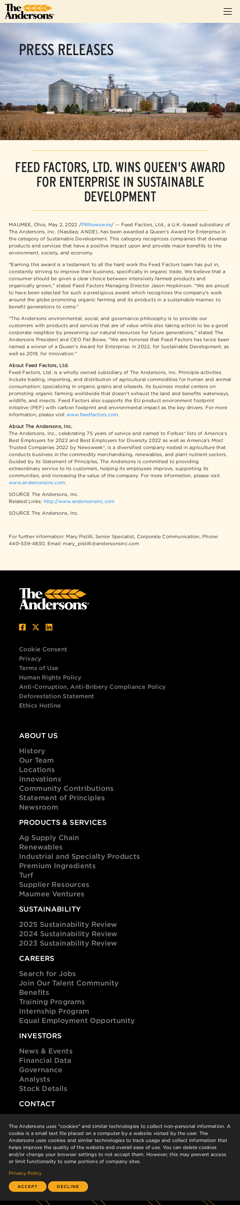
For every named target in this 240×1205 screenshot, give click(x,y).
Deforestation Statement (56, 696)
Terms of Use (39, 668)
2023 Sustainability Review (68, 943)
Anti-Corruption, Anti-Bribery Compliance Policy (92, 686)
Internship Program (54, 1011)
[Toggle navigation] (227, 11)
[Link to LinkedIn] (49, 627)
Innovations (40, 778)
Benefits (34, 992)
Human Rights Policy (50, 677)
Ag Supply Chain (49, 837)
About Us (38, 735)
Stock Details (43, 1088)
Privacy (30, 658)
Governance (41, 1069)
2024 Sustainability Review (68, 933)
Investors (40, 1035)
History (32, 750)
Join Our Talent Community (69, 982)
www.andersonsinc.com (37, 482)
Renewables (41, 846)
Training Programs (52, 1001)
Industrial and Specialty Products (79, 856)
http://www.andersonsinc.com (79, 501)
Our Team (36, 760)
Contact (37, 1103)
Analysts (34, 1079)
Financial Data (45, 1060)
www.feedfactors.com (92, 414)
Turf (26, 875)
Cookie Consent (43, 649)
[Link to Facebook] (22, 627)
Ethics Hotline (40, 705)
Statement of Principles (62, 797)
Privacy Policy (25, 1173)
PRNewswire (96, 224)
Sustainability (50, 909)
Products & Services (63, 822)
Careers (36, 958)
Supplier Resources (54, 884)
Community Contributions (66, 788)
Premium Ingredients (57, 865)
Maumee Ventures (52, 893)
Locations (37, 769)
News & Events (46, 1050)
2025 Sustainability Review (68, 924)
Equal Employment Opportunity (77, 1020)
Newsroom (38, 807)
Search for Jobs (47, 973)
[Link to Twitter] (36, 627)
